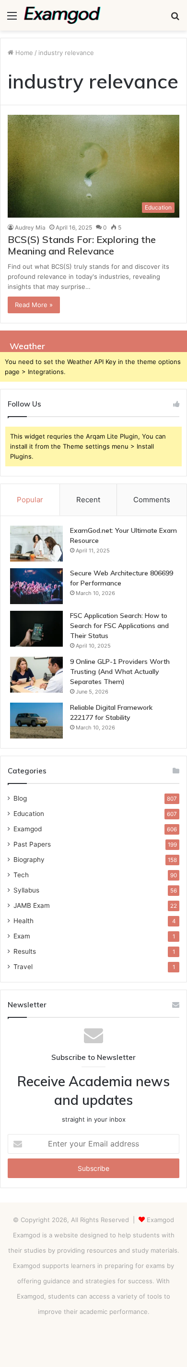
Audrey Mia (30, 227)
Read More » (34, 305)
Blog (20, 798)
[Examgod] (62, 15)
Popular (30, 499)
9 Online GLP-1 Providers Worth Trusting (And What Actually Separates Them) (120, 671)
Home (23, 52)
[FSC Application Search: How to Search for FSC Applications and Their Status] (36, 629)
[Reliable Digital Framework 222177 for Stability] (36, 721)
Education (28, 813)
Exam (21, 936)
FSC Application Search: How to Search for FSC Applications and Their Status (119, 625)
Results (24, 951)
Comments (151, 499)
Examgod (27, 829)
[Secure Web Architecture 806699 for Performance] (36, 586)
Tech (21, 875)
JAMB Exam (31, 905)
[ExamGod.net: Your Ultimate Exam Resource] (36, 544)
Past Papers (32, 844)
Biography (29, 859)
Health (23, 921)
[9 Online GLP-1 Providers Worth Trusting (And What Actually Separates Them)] (36, 675)
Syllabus (26, 890)
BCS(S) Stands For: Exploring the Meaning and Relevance (82, 245)
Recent (88, 499)
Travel (23, 966)
